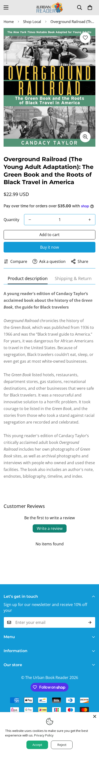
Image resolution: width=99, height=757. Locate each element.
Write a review (49, 528)
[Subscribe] (90, 622)
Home (9, 21)
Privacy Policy (44, 735)
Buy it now (49, 247)
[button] (89, 7)
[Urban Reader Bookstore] (49, 7)
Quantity (11, 219)
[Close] (94, 716)
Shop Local (32, 21)
